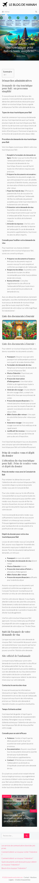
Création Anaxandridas (22, 880)
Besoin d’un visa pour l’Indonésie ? (14, 868)
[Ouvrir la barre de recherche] (36, 11)
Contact (26, 877)
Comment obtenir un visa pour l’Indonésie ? (17, 858)
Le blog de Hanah (23, 4)
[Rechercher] (27, 835)
